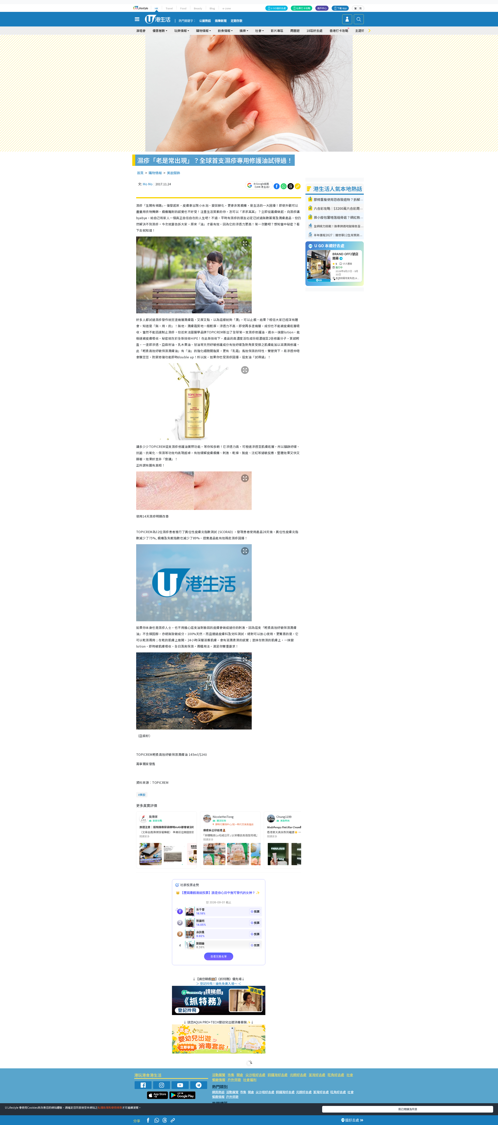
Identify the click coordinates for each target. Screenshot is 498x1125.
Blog (212, 8)
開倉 (240, 1074)
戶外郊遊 (234, 1079)
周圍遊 (295, 30)
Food (183, 8)
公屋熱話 (205, 20)
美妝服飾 (173, 172)
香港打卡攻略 (339, 30)
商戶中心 (322, 8)
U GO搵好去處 (278, 8)
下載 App (342, 8)
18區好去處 (315, 30)
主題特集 (361, 30)
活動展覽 (218, 1074)
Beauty (198, 8)
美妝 (143, 795)
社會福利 (249, 1079)
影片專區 (277, 30)
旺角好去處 (336, 1074)
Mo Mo (148, 184)
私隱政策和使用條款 (110, 1107)
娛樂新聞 (221, 20)
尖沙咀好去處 (255, 1074)
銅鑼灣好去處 (278, 1074)
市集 (231, 1074)
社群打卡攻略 (303, 8)
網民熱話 (218, 1092)
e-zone (227, 8)
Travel (169, 8)
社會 (349, 1074)
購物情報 (155, 172)
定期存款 (236, 20)
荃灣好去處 (317, 1074)
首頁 (140, 172)
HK (156, 8)
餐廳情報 (218, 1079)
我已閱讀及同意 (407, 1109)
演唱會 (141, 30)
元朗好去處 (298, 1074)
